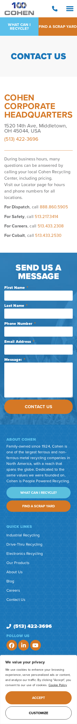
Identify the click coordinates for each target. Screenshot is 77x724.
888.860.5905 (54, 207)
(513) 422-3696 (21, 139)
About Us (14, 572)
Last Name (14, 305)
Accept (38, 698)
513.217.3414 (46, 216)
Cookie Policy (58, 685)
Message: (13, 359)
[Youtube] (35, 645)
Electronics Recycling (24, 553)
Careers (13, 590)
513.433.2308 (51, 226)
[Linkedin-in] (23, 645)
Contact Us (15, 599)
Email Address (18, 341)
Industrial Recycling (23, 535)
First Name (15, 287)
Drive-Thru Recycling (24, 544)
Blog (10, 581)
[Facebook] (11, 645)
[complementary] (38, 689)
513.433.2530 (48, 235)
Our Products (17, 562)
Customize (38, 713)
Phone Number (18, 323)
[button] (70, 9)
